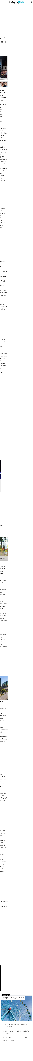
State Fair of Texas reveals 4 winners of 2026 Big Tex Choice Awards (16, 1039)
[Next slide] (5, 68)
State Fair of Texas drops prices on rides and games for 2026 (15, 1025)
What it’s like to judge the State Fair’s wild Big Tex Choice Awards (16, 1032)
